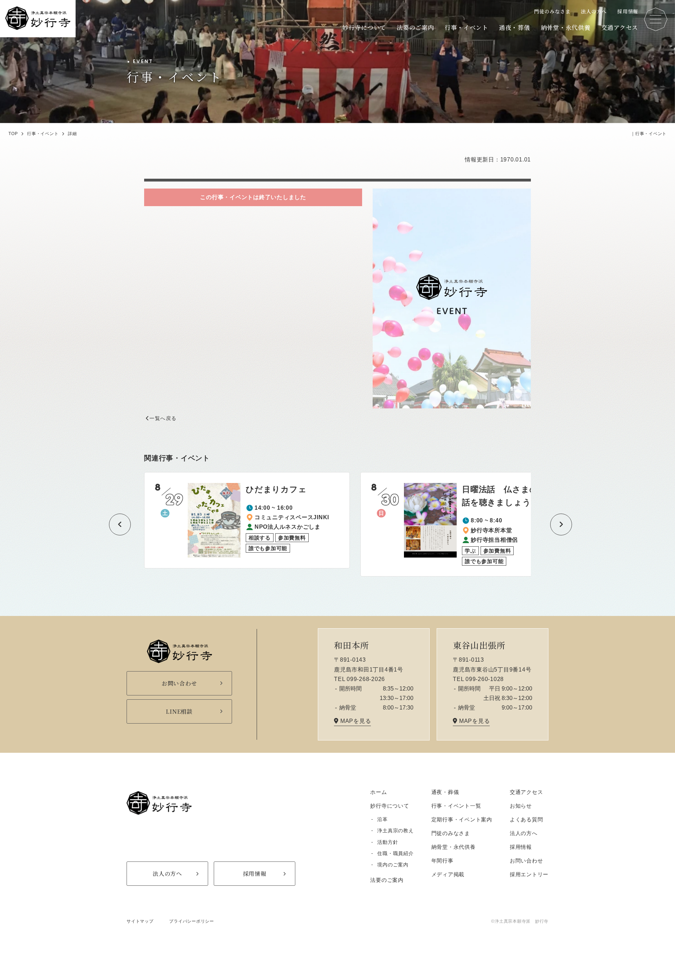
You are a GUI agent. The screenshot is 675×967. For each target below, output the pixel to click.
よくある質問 (526, 819)
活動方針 (387, 842)
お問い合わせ (526, 861)
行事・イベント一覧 (456, 806)
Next (553, 524)
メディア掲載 (448, 874)
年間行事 (442, 861)
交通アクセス (619, 27)
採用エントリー (529, 874)
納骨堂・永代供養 (566, 27)
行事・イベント (466, 27)
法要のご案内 (415, 27)
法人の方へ (594, 11)
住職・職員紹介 (395, 853)
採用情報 (627, 11)
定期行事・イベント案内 (461, 819)
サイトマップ (140, 921)
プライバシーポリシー (191, 921)
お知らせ (521, 806)
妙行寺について (364, 27)
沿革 (382, 819)
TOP (13, 133)
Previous (112, 524)
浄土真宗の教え (395, 830)
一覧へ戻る (162, 418)
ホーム (378, 792)
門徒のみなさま (552, 11)
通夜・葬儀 (514, 27)
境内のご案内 (393, 864)
